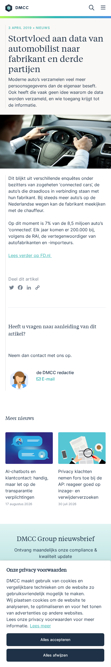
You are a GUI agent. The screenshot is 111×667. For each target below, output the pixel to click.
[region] (55, 613)
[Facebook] (20, 288)
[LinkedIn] (29, 288)
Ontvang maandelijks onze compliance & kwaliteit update (55, 553)
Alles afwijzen (55, 655)
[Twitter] (11, 288)
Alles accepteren (55, 639)
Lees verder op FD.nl (30, 255)
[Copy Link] (37, 288)
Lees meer (40, 625)
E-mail (48, 379)
